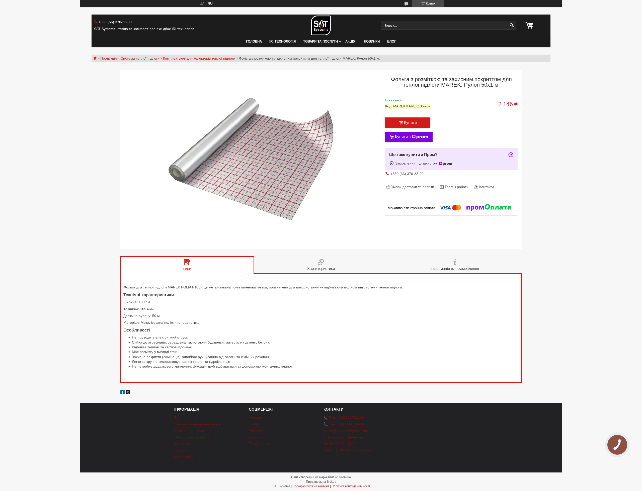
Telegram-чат (259, 444)
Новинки (372, 41)
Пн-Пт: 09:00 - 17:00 (340, 444)
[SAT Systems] (321, 25)
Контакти (181, 444)
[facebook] (122, 393)
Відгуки (180, 450)
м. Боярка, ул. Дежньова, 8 (346, 437)
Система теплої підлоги (140, 58)
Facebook (257, 431)
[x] (128, 393)
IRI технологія (282, 41)
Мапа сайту (183, 457)
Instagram (257, 437)
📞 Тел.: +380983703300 (344, 424)
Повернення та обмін (191, 437)
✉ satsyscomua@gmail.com (346, 431)
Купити (410, 122)
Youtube (255, 418)
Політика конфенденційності (197, 424)
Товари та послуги (320, 41)
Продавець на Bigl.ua (321, 481)
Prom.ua (345, 477)
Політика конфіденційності (351, 486)
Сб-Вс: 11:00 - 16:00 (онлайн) (348, 450)
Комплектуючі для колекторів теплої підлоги (199, 58)
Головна (254, 41)
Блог (391, 41)
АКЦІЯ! (350, 41)
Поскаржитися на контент (310, 486)
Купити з (403, 137)
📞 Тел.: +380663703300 (344, 418)
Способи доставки (189, 431)
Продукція (108, 58)
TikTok (254, 424)
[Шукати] (512, 25)
